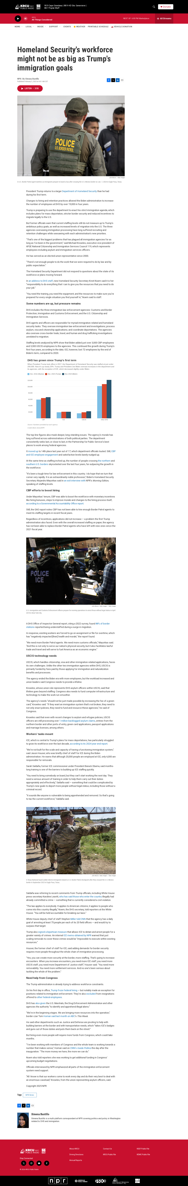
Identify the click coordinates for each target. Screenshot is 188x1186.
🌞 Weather (79, 27)
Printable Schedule (98, 27)
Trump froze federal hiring (64, 990)
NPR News (30, 1095)
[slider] (29, 18)
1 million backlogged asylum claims (77, 720)
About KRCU (74, 1149)
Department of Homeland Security (79, 191)
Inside (40, 27)
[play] (18, 18)
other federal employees (49, 997)
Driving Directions (76, 1155)
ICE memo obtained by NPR (77, 935)
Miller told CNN (78, 919)
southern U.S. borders (37, 464)
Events (67, 27)
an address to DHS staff (41, 281)
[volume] (25, 19)
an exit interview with (74, 480)
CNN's (80, 1048)
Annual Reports (75, 1160)
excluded (91, 993)
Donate (167, 6)
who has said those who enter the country (80, 896)
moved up (33, 451)
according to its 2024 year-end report (88, 743)
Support (53, 27)
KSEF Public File (143, 1149)
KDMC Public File (143, 1155)
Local (29, 27)
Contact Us (107, 1149)
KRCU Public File (109, 1155)
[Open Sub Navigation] (22, 27)
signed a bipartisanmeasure (52, 932)
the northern (104, 460)
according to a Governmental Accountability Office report (55, 503)
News (17, 27)
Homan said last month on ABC (59, 1016)
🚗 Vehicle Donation (121, 27)
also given (40, 1003)
